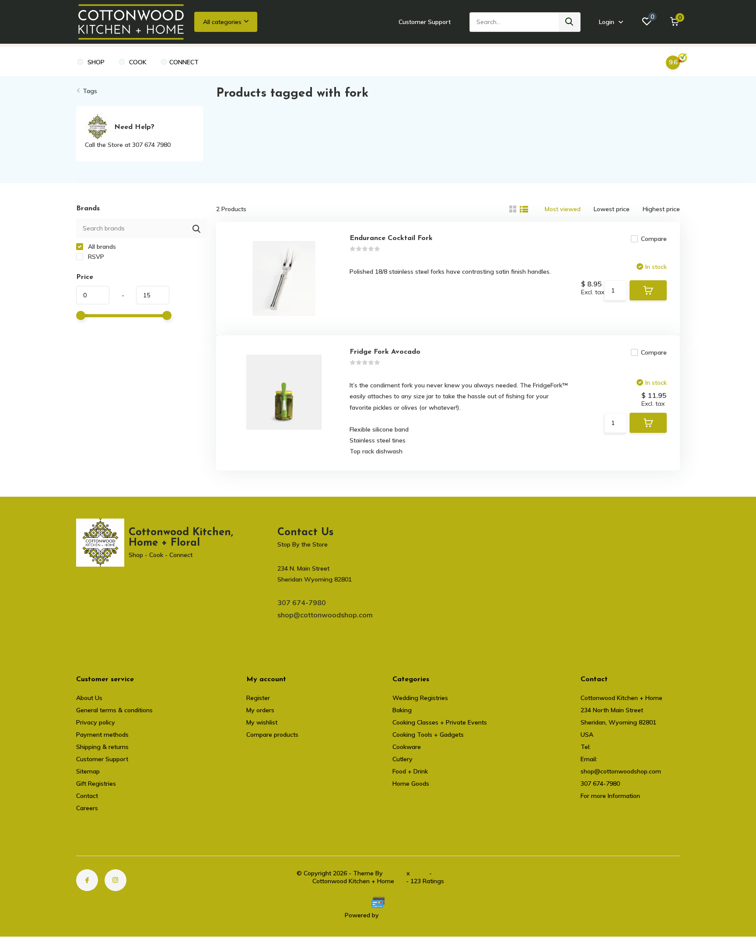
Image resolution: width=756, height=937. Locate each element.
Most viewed (563, 209)
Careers (87, 808)
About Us (89, 698)
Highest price (661, 209)
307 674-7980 (301, 602)
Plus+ (419, 873)
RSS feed (447, 873)
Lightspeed (396, 915)
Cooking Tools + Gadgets (428, 734)
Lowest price (612, 209)
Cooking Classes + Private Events (439, 722)
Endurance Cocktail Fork (391, 238)
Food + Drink (410, 771)
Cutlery (402, 759)
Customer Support (425, 22)
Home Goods (410, 783)
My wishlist (261, 722)
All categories (222, 22)
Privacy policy (95, 722)
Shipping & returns (102, 747)
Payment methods (102, 734)
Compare (654, 239)
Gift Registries (96, 783)
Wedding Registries (420, 698)
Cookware (406, 747)
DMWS (395, 873)
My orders (260, 710)
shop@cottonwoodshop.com (325, 614)
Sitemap (88, 771)
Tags (90, 91)
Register (258, 698)
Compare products (272, 734)
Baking (402, 710)
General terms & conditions (114, 710)
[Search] (570, 22)
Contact (87, 796)
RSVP (95, 257)
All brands (101, 247)
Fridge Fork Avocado (385, 351)
